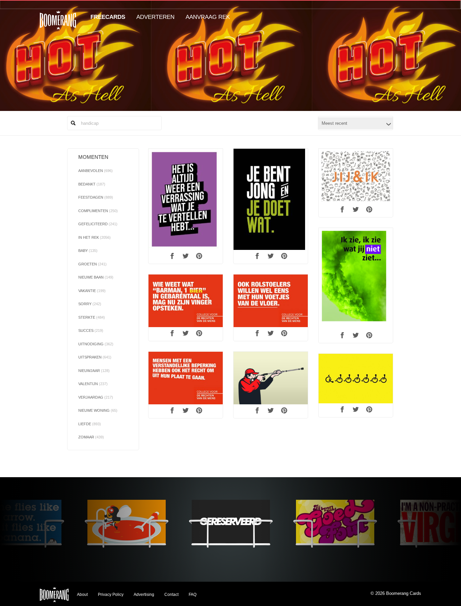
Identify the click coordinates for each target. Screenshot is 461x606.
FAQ (192, 594)
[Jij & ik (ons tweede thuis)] (356, 176)
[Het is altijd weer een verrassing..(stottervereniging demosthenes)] (185, 199)
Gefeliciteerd (97, 224)
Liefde (89, 424)
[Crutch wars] (271, 378)
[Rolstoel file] (356, 378)
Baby (88, 251)
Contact (171, 594)
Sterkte (91, 317)
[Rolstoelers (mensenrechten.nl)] (271, 301)
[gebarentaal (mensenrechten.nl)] (185, 301)
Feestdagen (95, 197)
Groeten (92, 264)
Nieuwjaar (94, 371)
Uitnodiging (95, 344)
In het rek (94, 237)
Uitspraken (94, 357)
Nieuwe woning (97, 410)
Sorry (89, 304)
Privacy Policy (111, 594)
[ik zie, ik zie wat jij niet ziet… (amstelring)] (356, 278)
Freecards (107, 17)
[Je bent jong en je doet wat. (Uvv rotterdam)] (271, 199)
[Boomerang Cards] (58, 24)
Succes (90, 330)
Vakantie (92, 291)
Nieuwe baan (95, 277)
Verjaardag (95, 397)
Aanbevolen (95, 171)
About (82, 594)
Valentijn (93, 384)
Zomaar (91, 437)
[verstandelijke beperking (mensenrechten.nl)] (185, 378)
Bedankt (91, 184)
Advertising (144, 594)
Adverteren (155, 17)
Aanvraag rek (208, 17)
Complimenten (98, 211)
